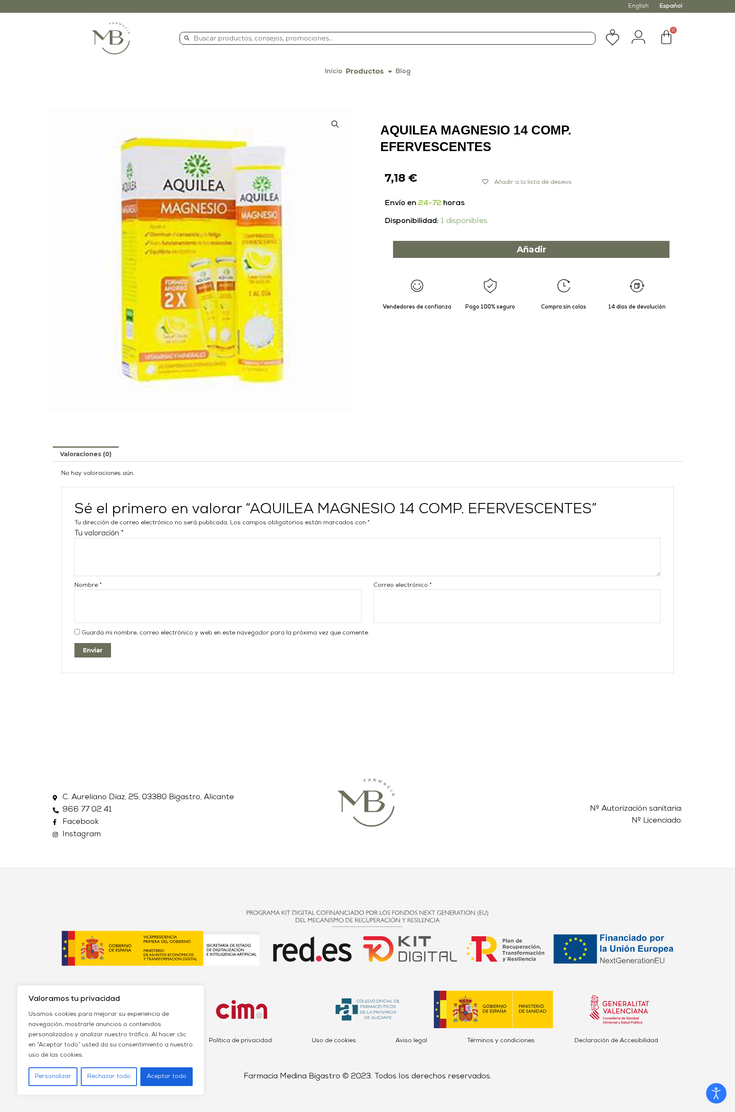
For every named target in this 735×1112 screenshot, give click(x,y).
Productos (365, 71)
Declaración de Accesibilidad (616, 1041)
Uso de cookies (334, 1041)
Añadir (531, 249)
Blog (403, 71)
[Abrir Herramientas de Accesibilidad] (716, 1093)
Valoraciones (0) (85, 454)
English (638, 6)
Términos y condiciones (501, 1041)
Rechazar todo (109, 1076)
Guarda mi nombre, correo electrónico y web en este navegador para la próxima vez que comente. (225, 633)
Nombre (88, 585)
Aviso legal (411, 1041)
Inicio (333, 71)
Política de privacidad (240, 1041)
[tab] (86, 454)
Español (670, 6)
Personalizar (53, 1076)
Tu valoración (99, 533)
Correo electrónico (402, 585)
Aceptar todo (166, 1076)
